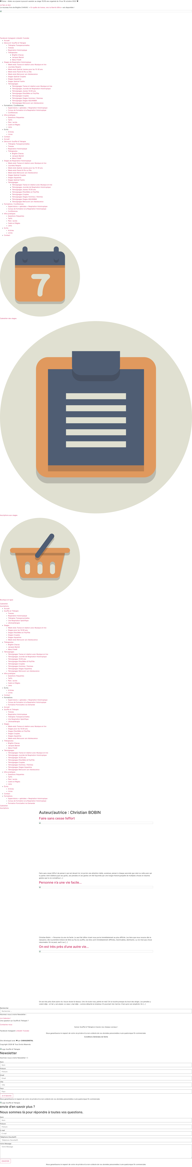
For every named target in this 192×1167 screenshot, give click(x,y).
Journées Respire (14, 67)
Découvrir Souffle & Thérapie (15, 43)
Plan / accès (12, 122)
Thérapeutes (12, 52)
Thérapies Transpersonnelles (19, 45)
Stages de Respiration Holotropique (17, 62)
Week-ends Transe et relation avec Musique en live (27, 65)
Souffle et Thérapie (11, 611)
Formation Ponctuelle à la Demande (21, 705)
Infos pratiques (9, 115)
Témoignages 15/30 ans (17, 659)
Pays (2, 1088)
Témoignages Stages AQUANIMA (24, 101)
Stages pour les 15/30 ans (18, 630)
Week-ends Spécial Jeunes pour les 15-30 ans (25, 69)
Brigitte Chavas (18, 55)
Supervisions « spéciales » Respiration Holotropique (27, 108)
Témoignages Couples (20, 96)
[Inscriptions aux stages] (96, 513)
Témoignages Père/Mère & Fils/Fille (21, 661)
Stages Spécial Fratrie (16, 81)
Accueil (7, 40)
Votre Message (5, 1143)
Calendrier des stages (8, 318)
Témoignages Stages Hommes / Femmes (27, 98)
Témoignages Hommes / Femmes (20, 666)
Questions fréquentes (16, 117)
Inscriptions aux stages (8, 515)
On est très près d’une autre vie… (64, 947)
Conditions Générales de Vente (96, 1037)
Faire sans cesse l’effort (57, 818)
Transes (11, 48)
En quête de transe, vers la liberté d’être (46, 7)
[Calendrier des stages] (40, 316)
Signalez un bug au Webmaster (11, 1047)
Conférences (13, 113)
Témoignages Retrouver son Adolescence (27, 103)
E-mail (2, 1130)
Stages (6, 625)
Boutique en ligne (6, 600)
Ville (1, 1082)
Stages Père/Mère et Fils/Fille (19, 633)
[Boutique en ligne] (40, 597)
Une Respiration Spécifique (18, 621)
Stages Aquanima (14, 79)
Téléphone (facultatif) (8, 1137)
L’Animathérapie (14, 623)
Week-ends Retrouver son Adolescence (23, 74)
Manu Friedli (16, 60)
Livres (10, 134)
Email (2, 1075)
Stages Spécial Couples (17, 77)
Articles (11, 132)
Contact (7, 137)
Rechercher (4, 1008)
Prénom (3, 1068)
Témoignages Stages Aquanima (20, 669)
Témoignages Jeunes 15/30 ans (24, 91)
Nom (2, 1062)
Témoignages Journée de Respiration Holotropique (31, 89)
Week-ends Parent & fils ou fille (20, 72)
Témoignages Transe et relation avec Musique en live (32, 86)
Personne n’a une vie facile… (60, 882)
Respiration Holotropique (17, 50)
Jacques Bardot (18, 57)
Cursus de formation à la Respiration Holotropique (27, 110)
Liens (10, 127)
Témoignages (13, 84)
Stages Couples (14, 635)
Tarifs (10, 120)
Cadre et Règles (14, 125)
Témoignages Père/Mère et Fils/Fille (25, 93)
